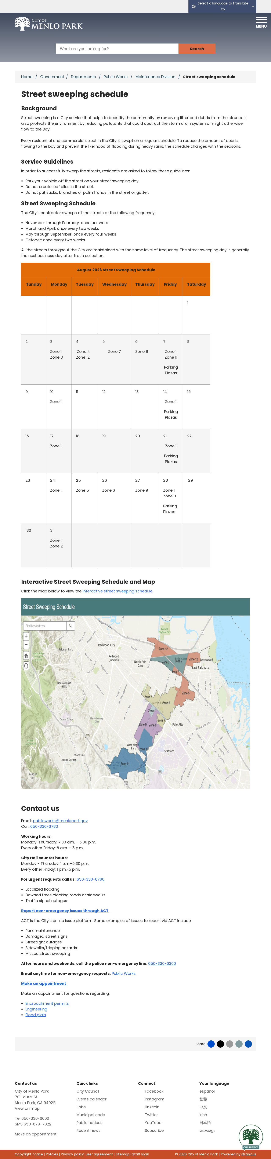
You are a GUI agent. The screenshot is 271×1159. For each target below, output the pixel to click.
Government (52, 76)
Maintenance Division (156, 76)
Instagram (155, 1099)
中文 (203, 1107)
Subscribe (154, 1130)
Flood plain (35, 1014)
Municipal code (90, 1114)
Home (26, 76)
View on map (27, 1108)
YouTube (153, 1122)
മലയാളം (207, 1130)
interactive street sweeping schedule (117, 591)
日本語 (205, 1122)
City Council (87, 1091)
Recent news (88, 1130)
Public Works (116, 76)
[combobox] (222, 6)
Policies (52, 1154)
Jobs (81, 1107)
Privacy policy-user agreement (87, 1154)
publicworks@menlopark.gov (60, 820)
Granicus (248, 1154)
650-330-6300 (162, 963)
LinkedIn (152, 1107)
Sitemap (123, 1154)
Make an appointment (36, 1134)
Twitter (151, 1114)
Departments (84, 76)
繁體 (203, 1099)
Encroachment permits (47, 1003)
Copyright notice (29, 1154)
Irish (203, 1114)
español (207, 1091)
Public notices (89, 1122)
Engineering (36, 1009)
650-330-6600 (35, 1118)
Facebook (154, 1091)
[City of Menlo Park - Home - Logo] (49, 24)
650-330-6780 (44, 826)
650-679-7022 (37, 1124)
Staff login (140, 1154)
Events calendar (91, 1099)
